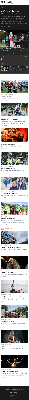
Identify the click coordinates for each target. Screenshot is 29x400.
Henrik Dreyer (5, 100)
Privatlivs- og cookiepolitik (14, 394)
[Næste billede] (26, 39)
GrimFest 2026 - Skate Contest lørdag (11, 247)
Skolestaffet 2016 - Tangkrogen (9, 193)
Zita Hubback (4, 253)
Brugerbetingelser (13, 395)
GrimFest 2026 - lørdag (7, 272)
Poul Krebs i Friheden (6, 346)
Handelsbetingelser (13, 397)
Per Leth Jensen (5, 301)
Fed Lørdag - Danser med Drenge (9, 371)
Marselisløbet (10, 8)
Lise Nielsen (4, 327)
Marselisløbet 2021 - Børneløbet (9, 119)
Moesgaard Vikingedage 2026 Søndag (11, 296)
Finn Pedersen (7, 14)
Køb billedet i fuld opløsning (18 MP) (9, 53)
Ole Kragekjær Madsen (6, 199)
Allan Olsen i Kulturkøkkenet (8, 145)
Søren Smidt (4, 148)
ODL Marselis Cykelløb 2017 (8, 168)
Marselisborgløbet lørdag (8, 218)
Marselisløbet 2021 (6, 96)
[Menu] (26, 2)
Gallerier (3, 8)
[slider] (14, 59)
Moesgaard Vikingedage (7, 321)
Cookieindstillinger (13, 392)
